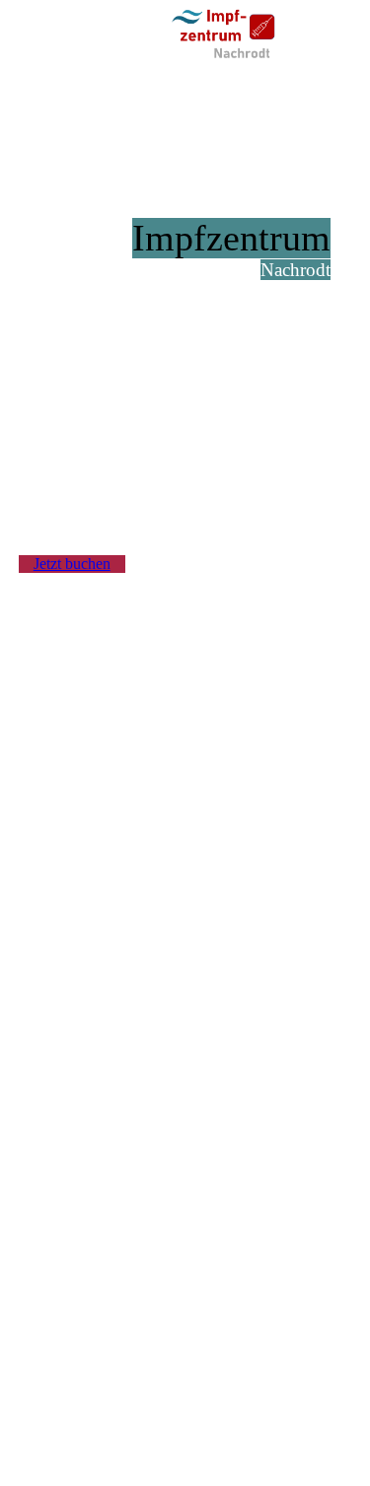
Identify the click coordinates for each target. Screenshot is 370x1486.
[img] (232, 34)
